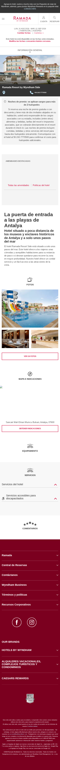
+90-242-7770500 (40, 92)
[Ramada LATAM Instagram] (32, 623)
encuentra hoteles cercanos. (39, 41)
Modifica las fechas (17, 41)
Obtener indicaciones (30, 429)
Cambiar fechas (24, 33)
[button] (30, 650)
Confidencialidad (32, 726)
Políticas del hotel (41, 185)
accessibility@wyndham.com (18, 734)
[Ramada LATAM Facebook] (17, 623)
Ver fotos (30, 356)
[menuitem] (3, 19)
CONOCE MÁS (30, 9)
